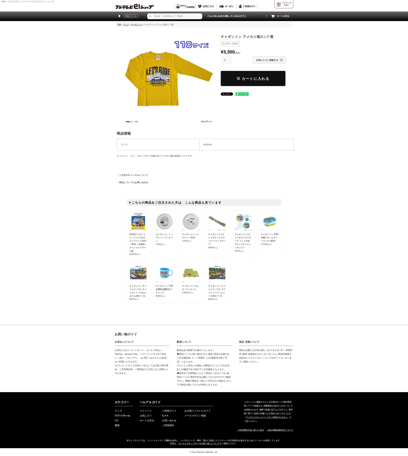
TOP (119, 24)
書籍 (117, 425)
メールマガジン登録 (195, 415)
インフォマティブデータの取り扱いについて (199, 443)
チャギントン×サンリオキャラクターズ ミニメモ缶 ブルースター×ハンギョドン (243, 241)
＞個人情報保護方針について (279, 430)
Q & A (165, 415)
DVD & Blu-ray (122, 415)
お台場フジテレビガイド (197, 410)
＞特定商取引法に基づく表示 (250, 430)
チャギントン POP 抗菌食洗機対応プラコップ (164, 289)
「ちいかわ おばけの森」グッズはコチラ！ (227, 16)
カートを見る (283, 16)
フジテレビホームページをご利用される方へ (266, 417)
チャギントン (136, 24)
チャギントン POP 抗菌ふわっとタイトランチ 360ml (269, 237)
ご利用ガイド (169, 410)
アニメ (126, 24)
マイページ (146, 410)
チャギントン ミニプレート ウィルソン (164, 237)
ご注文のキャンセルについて (133, 175)
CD (116, 420)
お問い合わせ (169, 420)
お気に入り (146, 415)
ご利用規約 (168, 425)
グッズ (118, 410)
